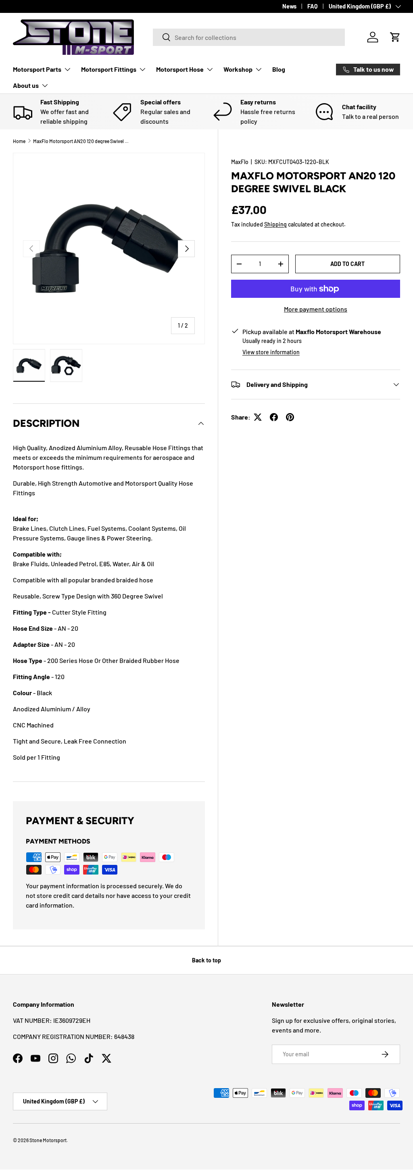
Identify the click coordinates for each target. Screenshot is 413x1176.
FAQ (312, 6)
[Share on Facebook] (274, 417)
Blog (278, 69)
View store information (271, 352)
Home (19, 141)
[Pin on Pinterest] (290, 417)
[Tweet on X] (258, 417)
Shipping (275, 224)
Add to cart (347, 263)
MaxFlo (239, 161)
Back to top (206, 960)
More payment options (315, 309)
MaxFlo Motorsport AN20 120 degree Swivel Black (81, 141)
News (289, 6)
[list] (108, 248)
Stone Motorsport (48, 1140)
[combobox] (248, 37)
